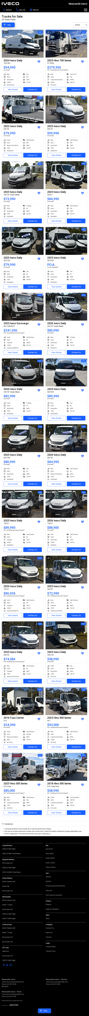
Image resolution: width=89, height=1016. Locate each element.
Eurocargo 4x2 (7, 863)
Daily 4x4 (5, 951)
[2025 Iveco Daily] (23, 175)
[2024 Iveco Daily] (23, 44)
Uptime (48, 881)
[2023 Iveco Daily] (66, 109)
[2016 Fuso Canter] (23, 701)
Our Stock (49, 849)
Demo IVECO (50, 858)
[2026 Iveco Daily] (66, 307)
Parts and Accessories (54, 895)
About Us (49, 933)
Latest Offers (51, 867)
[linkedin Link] (7, 964)
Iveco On (49, 890)
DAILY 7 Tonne (7, 905)
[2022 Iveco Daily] (23, 109)
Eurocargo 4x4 (7, 942)
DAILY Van (5, 886)
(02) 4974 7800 (11, 984)
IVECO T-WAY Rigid (8, 918)
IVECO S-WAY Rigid (8, 849)
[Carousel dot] (14, 54)
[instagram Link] (10, 964)
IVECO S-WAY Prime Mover (11, 854)
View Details (13, 89)
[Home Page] (10, 3)
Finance (48, 904)
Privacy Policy (51, 947)
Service (48, 877)
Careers (48, 937)
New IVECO (50, 854)
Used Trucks (50, 863)
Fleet (47, 918)
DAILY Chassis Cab (8, 882)
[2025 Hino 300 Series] (66, 701)
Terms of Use (50, 951)
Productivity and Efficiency (55, 886)
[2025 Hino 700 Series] (66, 44)
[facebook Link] (3, 964)
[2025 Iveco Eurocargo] (23, 307)
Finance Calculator (52, 909)
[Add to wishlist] (39, 61)
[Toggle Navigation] (85, 10)
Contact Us (32, 89)
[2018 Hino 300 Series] (66, 767)
